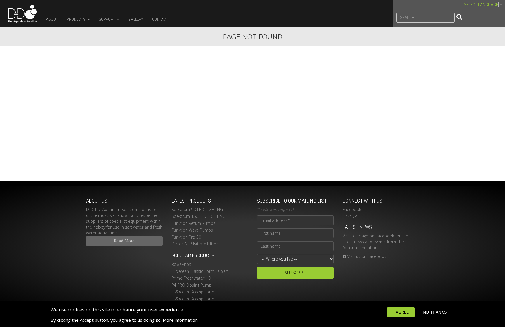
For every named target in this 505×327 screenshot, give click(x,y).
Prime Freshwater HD (191, 278)
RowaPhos (181, 264)
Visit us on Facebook (366, 256)
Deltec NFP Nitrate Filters (195, 243)
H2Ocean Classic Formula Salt (200, 271)
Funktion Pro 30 (186, 237)
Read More (124, 241)
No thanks (435, 312)
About (52, 19)
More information (180, 320)
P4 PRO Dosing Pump (192, 285)
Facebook (352, 209)
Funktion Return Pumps (193, 223)
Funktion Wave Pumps (192, 230)
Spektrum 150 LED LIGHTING (198, 216)
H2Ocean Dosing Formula (196, 292)
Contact (160, 19)
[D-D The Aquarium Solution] (20, 13)
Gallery (135, 19)
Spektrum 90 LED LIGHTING (197, 209)
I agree (401, 312)
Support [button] (107, 19)
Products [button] (76, 19)
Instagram (352, 215)
